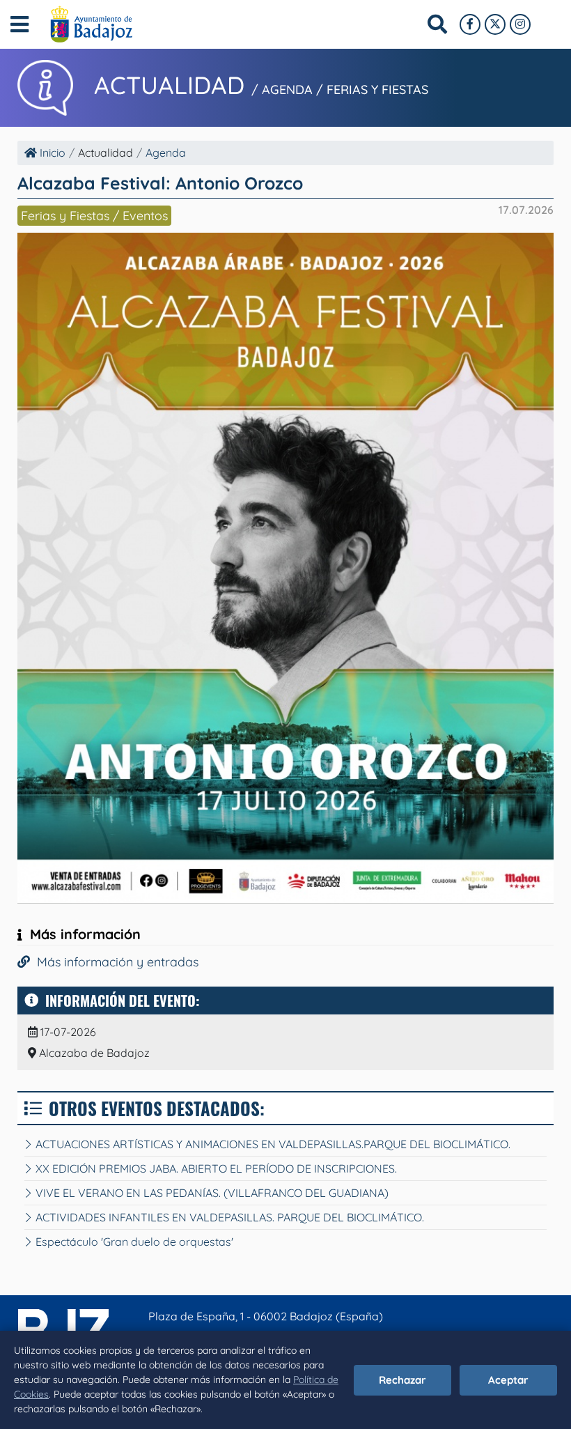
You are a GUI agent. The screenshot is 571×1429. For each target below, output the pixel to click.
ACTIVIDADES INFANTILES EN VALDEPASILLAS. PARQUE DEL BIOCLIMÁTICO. (230, 1217)
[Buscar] (437, 24)
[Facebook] (470, 24)
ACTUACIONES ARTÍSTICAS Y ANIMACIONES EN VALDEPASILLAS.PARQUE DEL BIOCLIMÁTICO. (273, 1144)
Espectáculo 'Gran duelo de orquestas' (134, 1242)
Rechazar (402, 1379)
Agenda (166, 153)
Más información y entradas (114, 962)
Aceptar (508, 1379)
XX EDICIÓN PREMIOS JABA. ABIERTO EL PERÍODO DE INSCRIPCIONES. (216, 1168)
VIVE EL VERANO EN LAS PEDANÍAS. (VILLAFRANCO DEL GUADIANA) (212, 1193)
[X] (495, 24)
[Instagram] (520, 24)
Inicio (51, 153)
